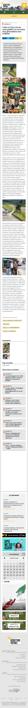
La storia (23, 656)
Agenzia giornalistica (20, 676)
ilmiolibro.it (6, 128)
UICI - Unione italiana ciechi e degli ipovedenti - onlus (14, 447)
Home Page (6, 324)
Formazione (22, 678)
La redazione (22, 654)
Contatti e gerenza (21, 657)
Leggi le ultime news (9, 331)
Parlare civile (22, 668)
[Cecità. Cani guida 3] (6, 357)
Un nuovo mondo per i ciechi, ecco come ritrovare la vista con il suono (13, 413)
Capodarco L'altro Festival (19, 666)
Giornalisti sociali (21, 664)
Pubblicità (3, 698)
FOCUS (7, 582)
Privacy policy (18, 698)
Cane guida (5, 365)
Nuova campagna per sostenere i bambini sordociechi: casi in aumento (12, 435)
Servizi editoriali (21, 681)
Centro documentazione (19, 679)
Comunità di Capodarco (19, 669)
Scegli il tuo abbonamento (11, 327)
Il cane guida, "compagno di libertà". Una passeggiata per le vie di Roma (14, 390)
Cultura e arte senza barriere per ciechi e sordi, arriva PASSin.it (13, 401)
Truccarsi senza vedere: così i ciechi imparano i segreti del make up (13, 424)
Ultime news (14, 495)
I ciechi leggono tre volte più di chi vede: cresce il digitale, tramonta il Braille (14, 378)
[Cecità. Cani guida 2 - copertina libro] (6, 348)
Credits (16, 699)
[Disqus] (14, 470)
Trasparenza (10, 698)
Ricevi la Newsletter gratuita (12, 320)
